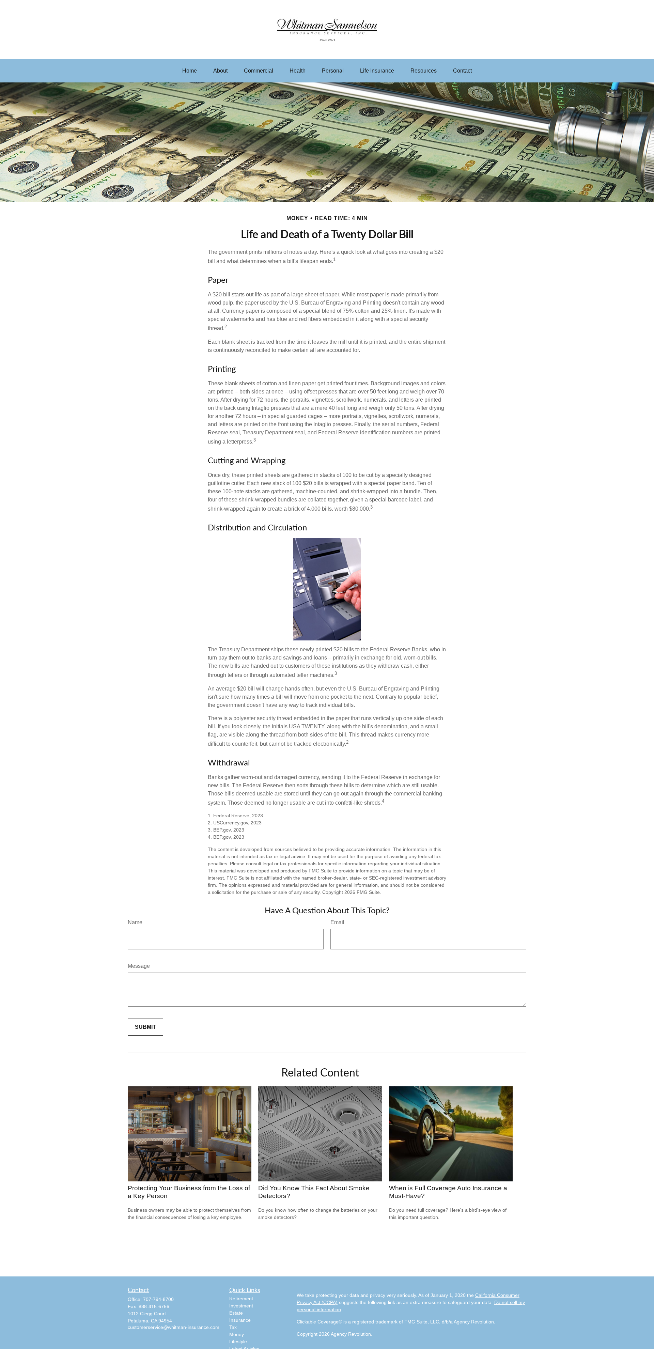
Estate (236, 1313)
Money (236, 1334)
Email (337, 922)
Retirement (241, 1298)
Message (139, 966)
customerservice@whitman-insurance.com (173, 1327)
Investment (241, 1305)
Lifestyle (238, 1341)
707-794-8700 (158, 1299)
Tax (233, 1327)
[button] (189, 71)
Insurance (240, 1320)
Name (135, 922)
